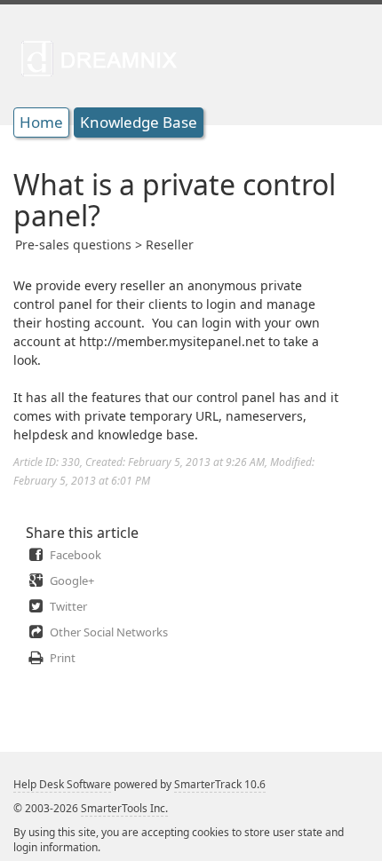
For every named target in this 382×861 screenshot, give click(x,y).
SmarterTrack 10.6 (220, 784)
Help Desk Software (62, 784)
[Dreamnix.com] (104, 58)
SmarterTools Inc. (124, 808)
